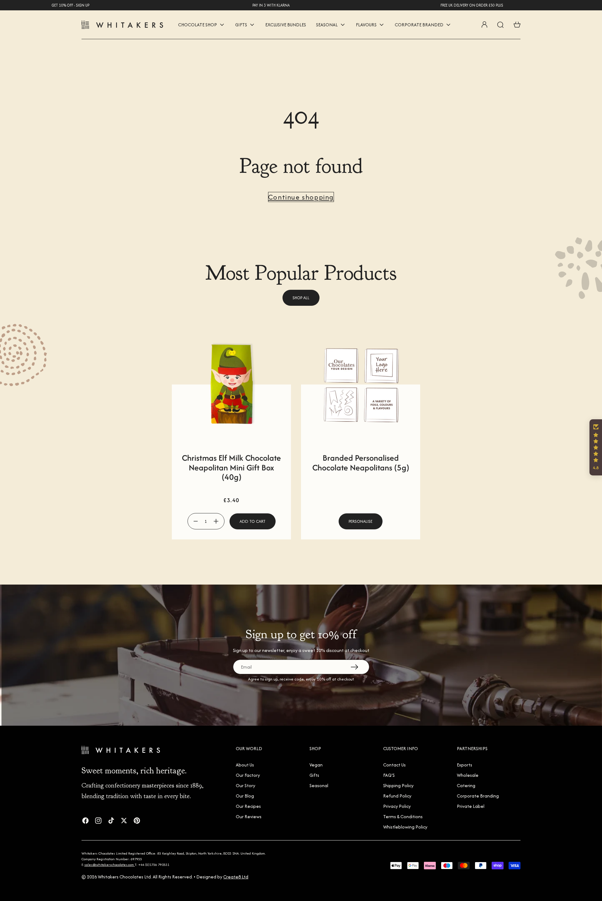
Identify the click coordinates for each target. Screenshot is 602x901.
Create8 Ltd (235, 876)
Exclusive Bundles (285, 24)
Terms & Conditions (403, 816)
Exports (464, 764)
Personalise (360, 521)
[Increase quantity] (216, 521)
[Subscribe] (354, 667)
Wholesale (467, 775)
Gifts (314, 775)
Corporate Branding (478, 795)
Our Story (245, 785)
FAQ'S (389, 775)
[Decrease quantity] (195, 521)
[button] (595, 447)
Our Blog (245, 795)
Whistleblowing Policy (405, 827)
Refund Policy (397, 795)
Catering (466, 785)
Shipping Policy (398, 785)
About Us (245, 764)
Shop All (301, 298)
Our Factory (248, 775)
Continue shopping (301, 197)
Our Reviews (248, 816)
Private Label (470, 806)
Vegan (316, 764)
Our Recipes (248, 806)
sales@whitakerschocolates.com (109, 864)
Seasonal (318, 785)
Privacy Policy (397, 806)
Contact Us (394, 764)
